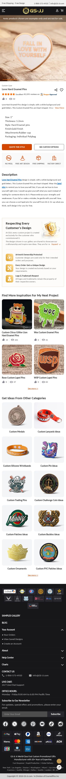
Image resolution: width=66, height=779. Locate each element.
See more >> (33, 388)
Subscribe (56, 714)
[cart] (62, 10)
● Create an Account (11, 643)
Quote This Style (17, 147)
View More (59, 107)
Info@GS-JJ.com (41, 675)
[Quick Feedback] (59, 767)
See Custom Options (49, 147)
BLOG (4, 622)
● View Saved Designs (12, 639)
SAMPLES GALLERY (11, 615)
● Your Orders (8, 634)
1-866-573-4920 (14, 675)
